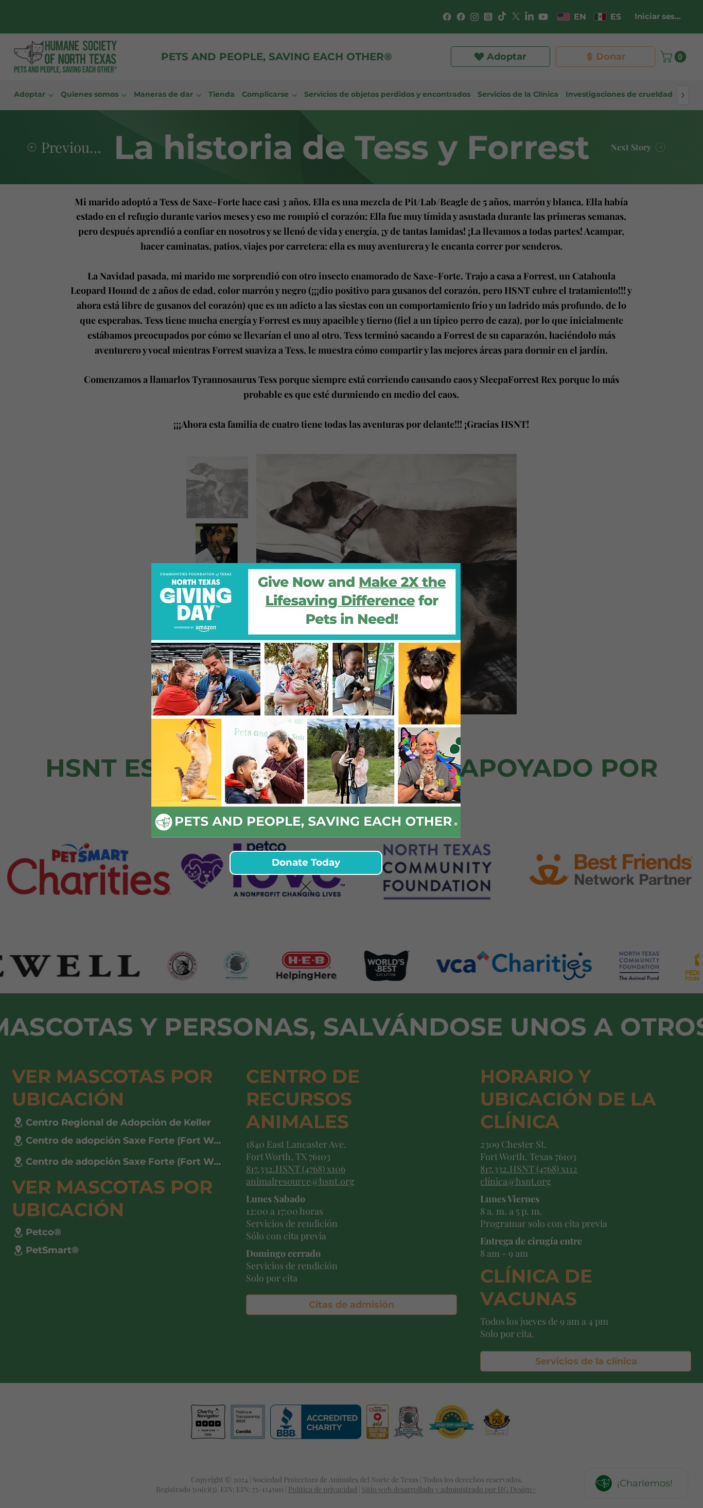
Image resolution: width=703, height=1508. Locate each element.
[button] (305, 887)
